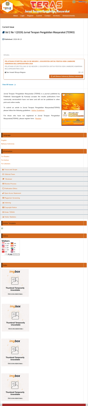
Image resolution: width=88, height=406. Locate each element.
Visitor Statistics (10, 217)
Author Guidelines (38, 110)
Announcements (69, 16)
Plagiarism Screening (12, 198)
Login (22, 16)
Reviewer (8, 179)
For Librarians (5, 164)
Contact (47, 16)
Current (39, 16)
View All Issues (7, 84)
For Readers (5, 156)
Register (30, 16)
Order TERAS (10, 212)
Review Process (10, 184)
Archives (56, 16)
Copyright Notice (11, 207)
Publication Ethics (10, 188)
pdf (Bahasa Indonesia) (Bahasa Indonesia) (67, 76)
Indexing (8, 203)
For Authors (5, 160)
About (15, 16)
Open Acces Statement (12, 193)
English (4, 140)
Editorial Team (9, 174)
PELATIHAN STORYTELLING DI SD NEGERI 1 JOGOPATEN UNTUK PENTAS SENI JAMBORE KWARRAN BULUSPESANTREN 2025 (43, 65)
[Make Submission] (2, 228)
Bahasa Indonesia (7, 144)
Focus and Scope (10, 169)
